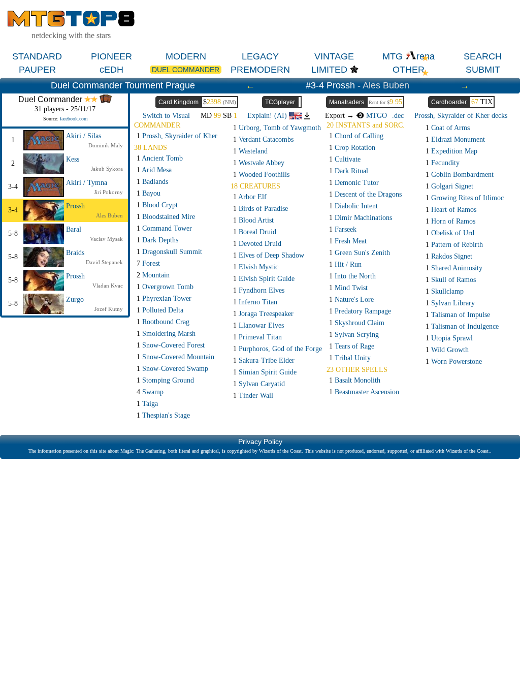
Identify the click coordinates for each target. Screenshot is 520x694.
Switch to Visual (166, 115)
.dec (398, 115)
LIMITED (329, 70)
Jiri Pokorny (108, 192)
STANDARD (37, 56)
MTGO (375, 115)
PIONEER (111, 56)
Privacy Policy (260, 441)
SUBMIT (483, 70)
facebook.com (74, 118)
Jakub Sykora (107, 169)
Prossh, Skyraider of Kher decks (460, 115)
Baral (73, 229)
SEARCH (483, 56)
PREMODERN (260, 70)
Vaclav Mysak (106, 239)
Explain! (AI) (268, 115)
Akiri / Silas (83, 136)
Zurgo (75, 299)
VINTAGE (334, 56)
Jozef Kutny (108, 309)
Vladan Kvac (107, 285)
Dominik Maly (105, 145)
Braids (75, 253)
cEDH (111, 70)
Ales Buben (386, 85)
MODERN (186, 56)
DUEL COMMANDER (185, 70)
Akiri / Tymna (86, 182)
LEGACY (260, 56)
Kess (72, 159)
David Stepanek (104, 262)
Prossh (75, 206)
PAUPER (37, 70)
